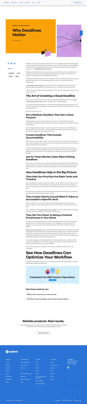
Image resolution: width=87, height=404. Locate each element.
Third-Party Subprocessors (67, 400)
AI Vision (37, 373)
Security (37, 370)
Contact (52, 376)
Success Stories (53, 365)
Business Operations (25, 362)
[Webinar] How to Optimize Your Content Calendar (42, 294)
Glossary (52, 373)
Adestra (7, 362)
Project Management (25, 379)
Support (52, 379)
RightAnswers (9, 376)
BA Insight (8, 365)
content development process (47, 210)
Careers (37, 368)
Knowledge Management (26, 373)
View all (7, 382)
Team (36, 365)
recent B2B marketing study (35, 85)
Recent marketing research (34, 230)
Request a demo (77, 2)
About (36, 362)
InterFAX (8, 368)
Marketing (15, 25)
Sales (18, 73)
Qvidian (7, 373)
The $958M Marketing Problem (43, 69)
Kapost (10, 76)
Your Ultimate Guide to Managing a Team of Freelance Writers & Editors (48, 299)
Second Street (9, 379)
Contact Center (24, 365)
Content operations (24, 25)
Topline (10, 68)
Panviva (7, 370)
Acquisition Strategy (40, 383)
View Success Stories (43, 333)
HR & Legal (23, 368)
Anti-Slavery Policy (77, 400)
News (51, 370)
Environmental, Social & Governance (40, 377)
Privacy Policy (58, 400)
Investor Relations (39, 381)
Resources (27, 2)
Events (51, 362)
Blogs (17, 76)
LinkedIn (68, 367)
